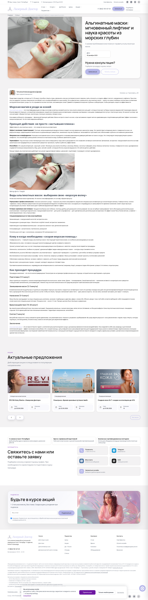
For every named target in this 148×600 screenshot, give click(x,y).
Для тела (41, 543)
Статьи (17, 15)
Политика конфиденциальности (127, 547)
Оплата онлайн (118, 2)
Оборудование (95, 550)
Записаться (118, 9)
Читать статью (110, 72)
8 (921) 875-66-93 (117, 567)
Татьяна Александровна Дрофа (29, 92)
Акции (78, 7)
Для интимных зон (44, 547)
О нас (43, 7)
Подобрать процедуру (129, 9)
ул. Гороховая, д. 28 (132, 93)
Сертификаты (108, 2)
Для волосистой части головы (48, 550)
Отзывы (67, 550)
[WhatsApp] (139, 2)
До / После (68, 547)
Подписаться (66, 513)
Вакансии (120, 550)
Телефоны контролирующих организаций (96, 572)
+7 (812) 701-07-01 (104, 9)
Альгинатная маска (16, 327)
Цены (71, 7)
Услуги (52, 7)
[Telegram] (127, 2)
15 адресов (35, 2)
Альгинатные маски (16, 110)
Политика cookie (12, 592)
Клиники (93, 547)
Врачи (93, 543)
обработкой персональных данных (49, 518)
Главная (10, 15)
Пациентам (45, 10)
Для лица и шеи (43, 540)
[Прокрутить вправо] (20, 417)
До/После (62, 7)
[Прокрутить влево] (11, 417)
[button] (18, 2)
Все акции (135, 417)
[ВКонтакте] (131, 2)
